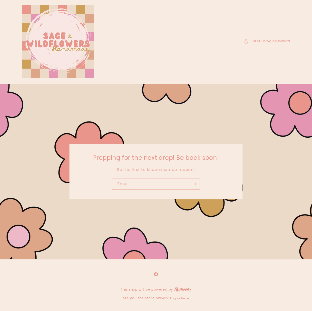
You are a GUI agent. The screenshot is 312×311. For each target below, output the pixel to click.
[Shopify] (182, 289)
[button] (267, 41)
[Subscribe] (194, 183)
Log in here (179, 298)
